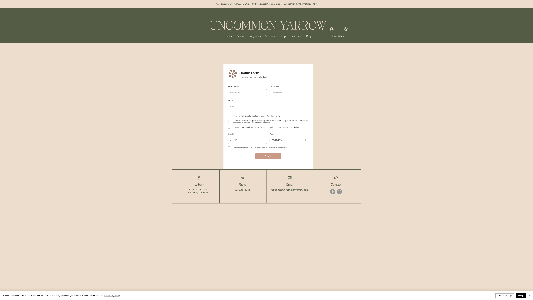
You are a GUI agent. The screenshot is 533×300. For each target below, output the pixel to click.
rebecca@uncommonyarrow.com (290, 189)
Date (272, 134)
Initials (231, 134)
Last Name (274, 87)
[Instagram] (339, 191)
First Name (233, 87)
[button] (346, 29)
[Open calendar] (304, 140)
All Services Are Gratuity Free (300, 3)
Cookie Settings (505, 295)
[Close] (529, 295)
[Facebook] (332, 191)
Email (230, 100)
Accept (521, 295)
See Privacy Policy (112, 295)
